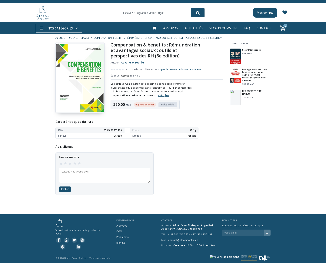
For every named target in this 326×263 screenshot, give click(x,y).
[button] (59, 28)
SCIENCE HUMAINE (79, 37)
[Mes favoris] (284, 12)
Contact (264, 28)
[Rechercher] (198, 12)
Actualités (194, 28)
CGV (119, 231)
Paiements (122, 236)
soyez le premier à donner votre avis (179, 69)
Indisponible (168, 104)
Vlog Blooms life (223, 28)
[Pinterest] (62, 247)
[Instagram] (82, 240)
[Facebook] (58, 240)
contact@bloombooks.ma (183, 239)
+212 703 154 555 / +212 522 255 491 (190, 234)
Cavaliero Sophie (132, 62)
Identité (120, 242)
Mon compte (265, 12)
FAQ (247, 28)
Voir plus (163, 95)
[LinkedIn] (78, 247)
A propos (170, 28)
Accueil (60, 37)
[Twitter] (74, 240)
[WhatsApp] (66, 240)
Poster (65, 189)
